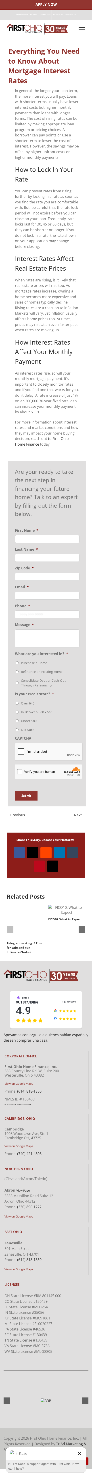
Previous (17, 815)
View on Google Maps (18, 1084)
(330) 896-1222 (29, 1206)
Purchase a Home (34, 663)
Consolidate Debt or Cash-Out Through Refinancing (43, 682)
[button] (10, 929)
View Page (23, 1190)
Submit (26, 796)
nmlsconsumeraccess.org (17, 1103)
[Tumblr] (72, 852)
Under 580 (29, 721)
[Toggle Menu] (82, 29)
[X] (32, 852)
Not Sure (27, 729)
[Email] (52, 866)
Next (78, 815)
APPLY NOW (46, 4)
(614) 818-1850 (29, 1091)
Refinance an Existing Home (42, 672)
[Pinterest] (39, 866)
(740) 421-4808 (29, 1153)
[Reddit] (46, 852)
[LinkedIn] (59, 852)
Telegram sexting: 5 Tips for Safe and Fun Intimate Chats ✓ (24, 947)
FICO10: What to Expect (65, 919)
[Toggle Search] (70, 29)
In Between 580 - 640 (36, 712)
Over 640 (27, 703)
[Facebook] (19, 852)
